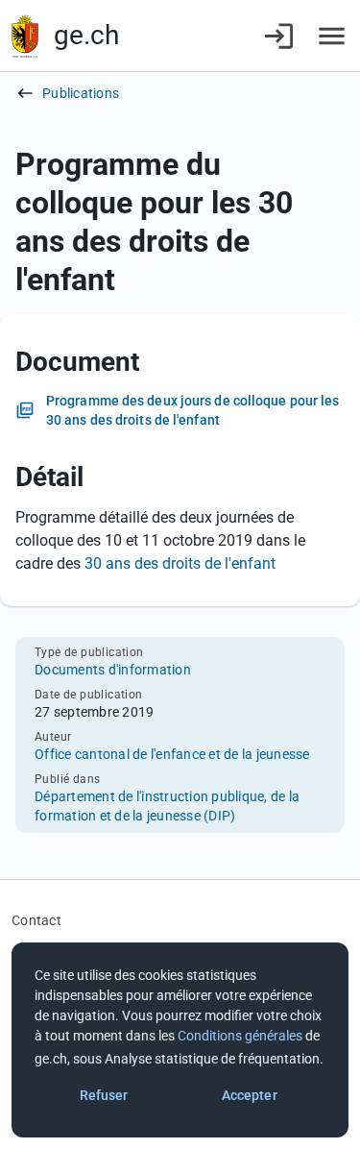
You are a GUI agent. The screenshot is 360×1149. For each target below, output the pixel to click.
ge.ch (86, 35)
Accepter (249, 1095)
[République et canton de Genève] (25, 36)
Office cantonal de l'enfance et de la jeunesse (172, 754)
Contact (36, 920)
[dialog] (180, 1039)
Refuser (104, 1095)
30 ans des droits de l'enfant (180, 563)
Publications (80, 93)
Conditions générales (240, 1035)
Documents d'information (113, 669)
